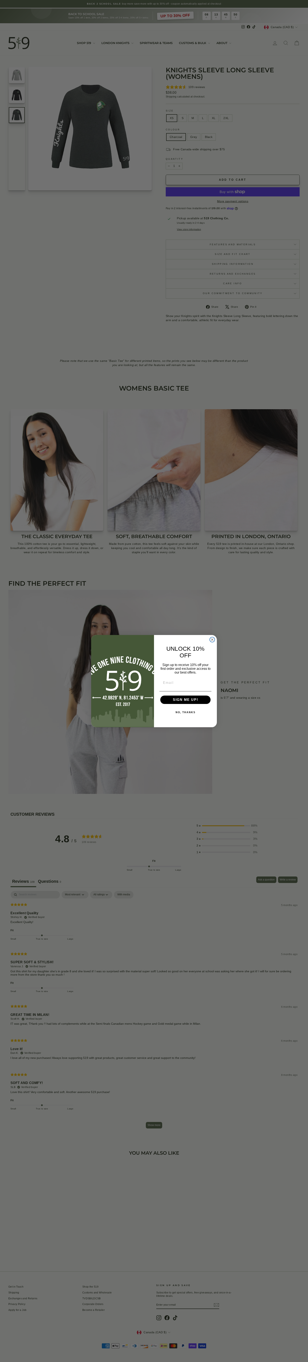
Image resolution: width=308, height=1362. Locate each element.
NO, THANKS (185, 712)
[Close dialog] (212, 639)
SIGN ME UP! (185, 699)
